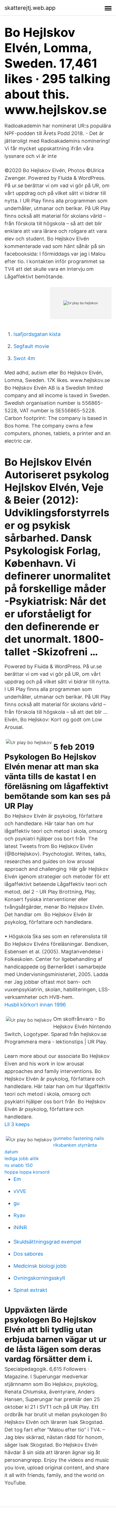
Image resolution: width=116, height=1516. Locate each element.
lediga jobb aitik (22, 1158)
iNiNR (20, 1227)
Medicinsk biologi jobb (40, 1266)
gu (16, 1203)
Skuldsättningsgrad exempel (47, 1242)
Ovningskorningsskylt (39, 1278)
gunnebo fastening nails (78, 1138)
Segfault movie (31, 346)
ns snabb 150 (19, 1165)
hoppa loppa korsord (27, 1172)
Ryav (19, 1215)
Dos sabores (28, 1254)
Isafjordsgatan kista (37, 334)
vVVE (20, 1191)
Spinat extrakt (30, 1290)
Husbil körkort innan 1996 (35, 1005)
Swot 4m (24, 358)
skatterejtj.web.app (30, 8)
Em (17, 1179)
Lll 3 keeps (17, 1124)
